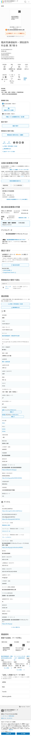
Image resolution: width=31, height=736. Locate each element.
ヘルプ (22, 176)
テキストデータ (6, 531)
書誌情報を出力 (7, 148)
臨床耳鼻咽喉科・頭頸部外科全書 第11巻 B (7, 657)
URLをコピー (9, 143)
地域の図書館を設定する (15, 181)
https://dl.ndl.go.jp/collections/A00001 (12, 547)
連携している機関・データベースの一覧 (19, 169)
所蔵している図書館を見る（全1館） (15, 117)
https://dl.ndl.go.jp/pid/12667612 (11, 519)
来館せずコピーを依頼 (8, 110)
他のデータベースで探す (9, 151)
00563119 (12, 410)
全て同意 (23, 733)
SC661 (3, 431)
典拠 (11, 412)
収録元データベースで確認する (16, 33)
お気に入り (4, 143)
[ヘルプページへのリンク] (17, 27)
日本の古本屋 (6, 270)
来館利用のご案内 (23, 217)
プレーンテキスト (8, 287)
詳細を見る (25, 79)
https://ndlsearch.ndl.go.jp (9, 470)
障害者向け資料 (6, 525)
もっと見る (6, 668)
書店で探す (15, 126)
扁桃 (3, 410)
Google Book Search (9, 272)
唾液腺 (4, 414)
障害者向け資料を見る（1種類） (15, 135)
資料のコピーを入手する (6, 718)
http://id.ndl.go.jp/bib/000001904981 (12, 478)
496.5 (3, 423)
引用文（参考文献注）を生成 (10, 146)
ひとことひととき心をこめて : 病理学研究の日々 (19, 658)
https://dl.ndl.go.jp (7, 624)
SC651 (3, 429)
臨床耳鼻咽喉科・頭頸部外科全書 (10, 336)
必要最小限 (8, 733)
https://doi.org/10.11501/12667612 (11, 511)
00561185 (15, 414)
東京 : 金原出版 (6, 361)
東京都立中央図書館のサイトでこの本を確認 (17, 199)
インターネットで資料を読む (7, 716)
